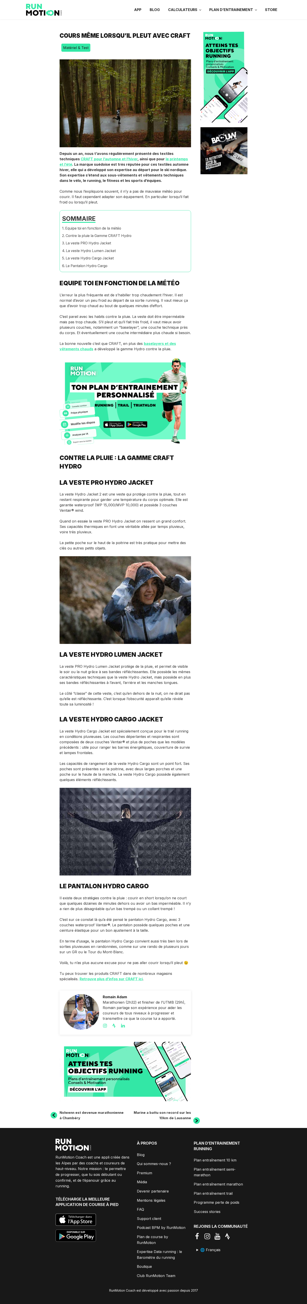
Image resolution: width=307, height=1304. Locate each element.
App (137, 9)
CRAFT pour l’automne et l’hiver (109, 159)
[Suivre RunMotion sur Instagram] (209, 1236)
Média (142, 1182)
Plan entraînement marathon (218, 1184)
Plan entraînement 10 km (215, 1160)
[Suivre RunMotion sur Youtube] (219, 1236)
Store (271, 9)
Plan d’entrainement (231, 9)
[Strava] (116, 1025)
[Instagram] (107, 1025)
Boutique (144, 1266)
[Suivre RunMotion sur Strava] (229, 1236)
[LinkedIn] (125, 1025)
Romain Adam (115, 997)
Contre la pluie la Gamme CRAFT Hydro (98, 236)
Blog (155, 9)
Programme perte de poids (216, 1202)
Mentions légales (151, 1200)
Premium (144, 1173)
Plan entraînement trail (213, 1193)
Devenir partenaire (153, 1191)
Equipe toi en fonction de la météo (93, 228)
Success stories (207, 1211)
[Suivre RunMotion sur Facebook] (199, 1236)
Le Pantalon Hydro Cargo (86, 266)
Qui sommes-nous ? (154, 1163)
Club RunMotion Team (156, 1275)
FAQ (140, 1209)
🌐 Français (210, 1250)
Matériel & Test (76, 47)
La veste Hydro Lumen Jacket (91, 251)
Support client (149, 1218)
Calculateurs (182, 9)
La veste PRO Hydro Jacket (88, 243)
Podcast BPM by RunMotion (161, 1227)
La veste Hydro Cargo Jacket (90, 258)
